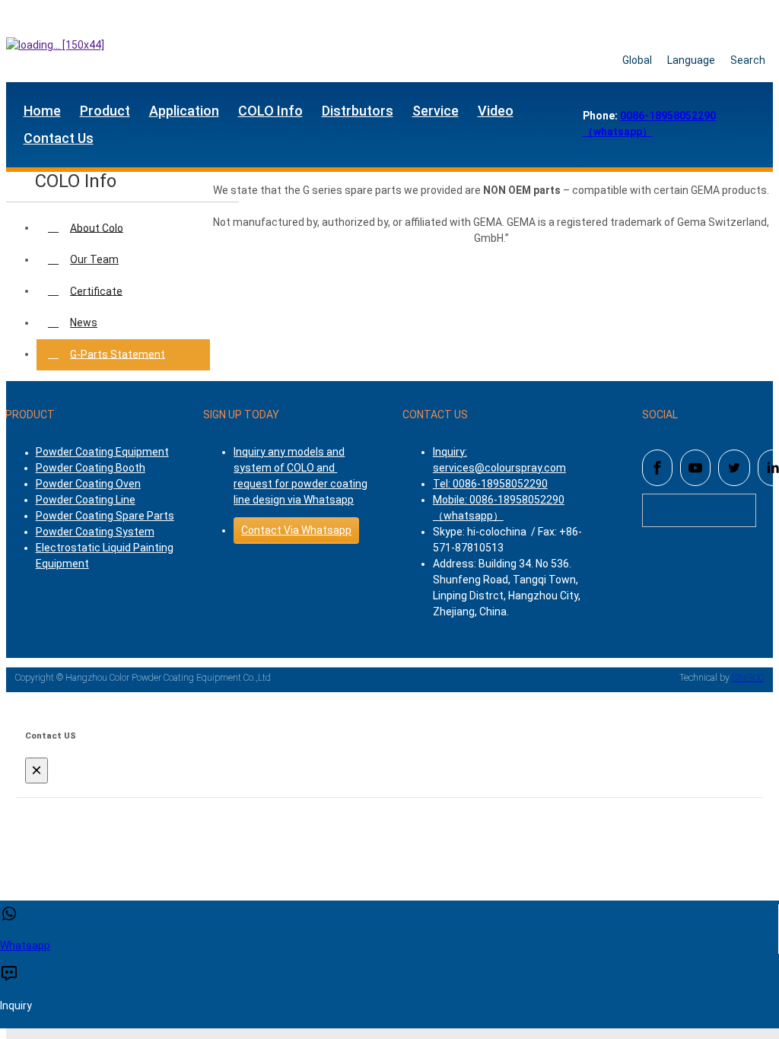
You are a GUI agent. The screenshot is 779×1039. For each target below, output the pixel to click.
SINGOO (748, 677)
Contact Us (59, 138)
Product (105, 111)
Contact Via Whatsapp (296, 530)
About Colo (96, 227)
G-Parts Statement (117, 354)
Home (42, 111)
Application (184, 111)
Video (496, 111)
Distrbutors (357, 111)
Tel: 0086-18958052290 (490, 484)
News (83, 322)
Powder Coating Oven (88, 484)
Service (435, 111)
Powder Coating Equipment (102, 452)
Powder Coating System (95, 532)
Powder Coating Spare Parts (105, 516)
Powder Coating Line (85, 500)
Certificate (96, 290)
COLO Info (270, 111)
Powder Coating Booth (90, 468)
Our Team (94, 259)
